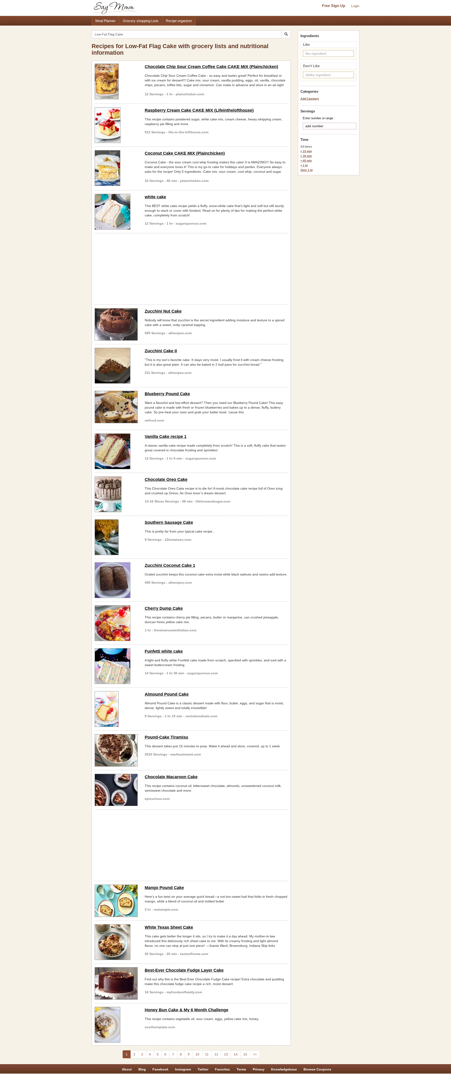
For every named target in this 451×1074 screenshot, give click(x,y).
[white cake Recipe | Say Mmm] (116, 212)
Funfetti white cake (164, 651)
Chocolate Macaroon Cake (171, 777)
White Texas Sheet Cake (169, 927)
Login (355, 6)
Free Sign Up (333, 6)
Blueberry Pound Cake (167, 393)
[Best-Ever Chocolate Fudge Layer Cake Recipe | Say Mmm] (116, 983)
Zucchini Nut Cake (163, 311)
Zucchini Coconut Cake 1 (170, 565)
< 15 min (306, 151)
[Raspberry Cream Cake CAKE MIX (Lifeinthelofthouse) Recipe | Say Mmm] (116, 125)
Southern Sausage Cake (169, 522)
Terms (241, 1069)
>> (255, 1054)
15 (245, 1054)
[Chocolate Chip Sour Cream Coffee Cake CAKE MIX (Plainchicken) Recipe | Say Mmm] (116, 81)
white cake (155, 197)
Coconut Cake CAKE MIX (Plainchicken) (185, 153)
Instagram (183, 1069)
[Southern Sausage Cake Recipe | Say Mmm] (116, 537)
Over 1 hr (306, 170)
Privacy (258, 1069)
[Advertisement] (191, 268)
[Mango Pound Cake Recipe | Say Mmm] (116, 901)
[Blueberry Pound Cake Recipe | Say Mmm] (116, 407)
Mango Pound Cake (164, 887)
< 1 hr (304, 165)
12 (216, 1054)
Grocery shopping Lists (141, 21)
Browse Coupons (317, 1069)
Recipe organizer (179, 21)
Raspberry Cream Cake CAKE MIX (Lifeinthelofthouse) (199, 110)
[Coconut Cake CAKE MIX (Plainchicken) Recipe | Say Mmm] (116, 168)
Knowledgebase (284, 1069)
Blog (142, 1069)
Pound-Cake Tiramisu (166, 737)
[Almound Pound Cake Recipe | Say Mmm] (116, 709)
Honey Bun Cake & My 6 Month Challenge (186, 1010)
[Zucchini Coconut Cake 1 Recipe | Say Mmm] (116, 580)
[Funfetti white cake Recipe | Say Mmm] (116, 666)
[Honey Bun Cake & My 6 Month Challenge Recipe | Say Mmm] (116, 1025)
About (127, 1069)
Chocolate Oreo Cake (166, 479)
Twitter (203, 1069)
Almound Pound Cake (167, 694)
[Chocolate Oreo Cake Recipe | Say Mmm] (116, 494)
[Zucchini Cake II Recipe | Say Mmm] (116, 366)
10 (197, 1054)
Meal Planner (105, 21)
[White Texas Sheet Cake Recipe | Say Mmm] (116, 942)
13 (226, 1054)
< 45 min (306, 160)
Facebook (160, 1069)
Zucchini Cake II (161, 351)
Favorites (222, 1069)
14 (235, 1054)
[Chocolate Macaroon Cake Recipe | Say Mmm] (116, 790)
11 (207, 1054)
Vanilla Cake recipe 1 (166, 436)
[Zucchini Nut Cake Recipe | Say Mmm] (116, 324)
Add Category (309, 98)
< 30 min (306, 156)
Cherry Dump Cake (164, 608)
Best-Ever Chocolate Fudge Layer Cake (184, 970)
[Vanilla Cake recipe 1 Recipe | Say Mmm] (116, 451)
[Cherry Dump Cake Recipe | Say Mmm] (116, 623)
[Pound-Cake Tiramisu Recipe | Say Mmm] (116, 750)
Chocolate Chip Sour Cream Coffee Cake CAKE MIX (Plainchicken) (211, 66)
